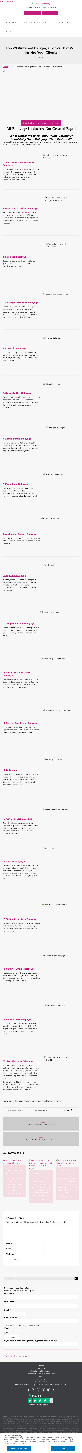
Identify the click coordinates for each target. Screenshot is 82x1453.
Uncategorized (50, 43)
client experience (21, 1101)
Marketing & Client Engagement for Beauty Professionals (67, 1181)
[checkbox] (5, 1328)
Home (5, 67)
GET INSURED (32, 13)
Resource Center (30, 22)
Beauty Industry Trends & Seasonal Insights (14, 1176)
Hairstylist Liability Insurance (41, 1371)
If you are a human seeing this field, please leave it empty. (30, 1341)
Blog (8, 32)
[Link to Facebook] (28, 1389)
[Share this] (62, 1110)
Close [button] (63, 1448)
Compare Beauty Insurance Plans (41, 1374)
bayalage (7, 1101)
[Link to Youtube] (48, 1389)
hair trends (36, 1101)
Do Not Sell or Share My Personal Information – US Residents (41, 1385)
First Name (9, 1293)
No (7, 1332)
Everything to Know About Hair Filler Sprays (14, 1187)
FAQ (41, 1376)
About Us (41, 1368)
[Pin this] (71, 1110)
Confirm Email (11, 1317)
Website (10, 1254)
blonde (25, 169)
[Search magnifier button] (76, 1278)
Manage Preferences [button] (19, 1448)
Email (8, 1249)
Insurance (11, 22)
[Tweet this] (65, 1110)
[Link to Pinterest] (43, 1389)
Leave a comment (41, 1110)
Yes (7, 1328)
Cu (4, 353)
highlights (47, 1101)
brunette (25, 213)
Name (9, 1244)
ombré (58, 1101)
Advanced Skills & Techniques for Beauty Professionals (14, 1170)
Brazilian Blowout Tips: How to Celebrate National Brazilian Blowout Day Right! (40, 1191)
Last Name (9, 1302)
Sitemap (41, 1379)
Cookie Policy (41, 1382)
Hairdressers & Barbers (35, 43)
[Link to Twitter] (33, 1389)
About (46, 22)
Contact (41, 1366)
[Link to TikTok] (53, 1389)
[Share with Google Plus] (68, 1110)
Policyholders (62, 22)
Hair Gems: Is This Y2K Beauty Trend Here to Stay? (67, 1190)
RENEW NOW (50, 13)
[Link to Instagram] (38, 1389)
